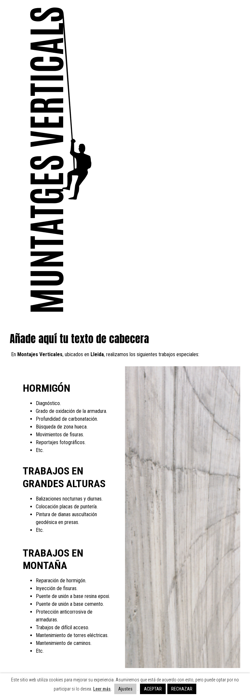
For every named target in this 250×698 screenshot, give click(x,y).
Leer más (102, 688)
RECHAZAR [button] (181, 688)
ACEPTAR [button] (153, 688)
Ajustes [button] (125, 688)
